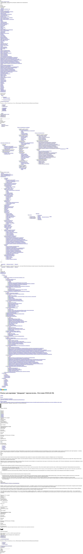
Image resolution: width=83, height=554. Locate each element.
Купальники (40, 402)
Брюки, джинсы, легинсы (12, 295)
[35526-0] (2, 414)
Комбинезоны (24, 402)
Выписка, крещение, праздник (13, 340)
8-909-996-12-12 (3, 90)
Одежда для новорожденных (11, 337)
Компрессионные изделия (31, 402)
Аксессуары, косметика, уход (11, 279)
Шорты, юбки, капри (11, 333)
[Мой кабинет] (0, 263)
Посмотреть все (21, 399)
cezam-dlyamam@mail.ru (5, 101)
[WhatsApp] (3, 389)
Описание (4, 445)
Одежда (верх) (44, 402)
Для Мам (9, 281)
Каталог (5, 276)
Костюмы (36, 402)
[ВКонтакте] (1, 389)
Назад (6, 275)
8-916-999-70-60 (3, 91)
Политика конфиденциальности (6, 545)
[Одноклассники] (2, 389)
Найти (1, 549)
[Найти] (1, 4)
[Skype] (5, 389)
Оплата (3, 448)
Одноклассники (5, 106)
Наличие (3, 446)
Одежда (9, 356)
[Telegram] (6, 389)
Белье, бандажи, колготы (12, 302)
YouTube (3, 105)
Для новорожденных (11, 288)
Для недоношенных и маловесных (13, 347)
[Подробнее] (0, 494)
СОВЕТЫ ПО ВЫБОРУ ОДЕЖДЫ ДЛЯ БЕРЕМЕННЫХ (9, 483)
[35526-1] (2, 415)
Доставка (3, 449)
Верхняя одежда (10, 309)
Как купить (6, 374)
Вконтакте (4, 104)
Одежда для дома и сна (12, 327)
